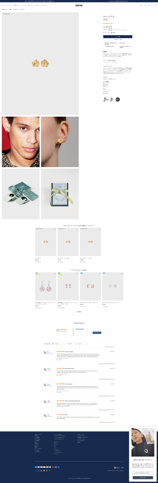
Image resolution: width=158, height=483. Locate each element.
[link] (148, 5)
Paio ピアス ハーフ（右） (86, 258)
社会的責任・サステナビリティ (82, 437)
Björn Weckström (112, 60)
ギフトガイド (15, 9)
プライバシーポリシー (38, 448)
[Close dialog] (152, 429)
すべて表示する (79, 311)
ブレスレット (56, 449)
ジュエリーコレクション (58, 452)
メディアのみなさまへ (81, 440)
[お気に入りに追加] (54, 229)
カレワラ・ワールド (80, 435)
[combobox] (60, 344)
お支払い (36, 442)
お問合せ (36, 435)
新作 (10, 9)
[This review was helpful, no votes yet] (110, 363)
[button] (2, 5)
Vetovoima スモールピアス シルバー (111, 302)
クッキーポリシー (38, 451)
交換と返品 (36, 443)
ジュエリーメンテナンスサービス (59, 435)
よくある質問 (37, 437)
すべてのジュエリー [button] (8, 5)
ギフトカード (22, 9)
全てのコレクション (45, 5)
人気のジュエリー (5, 9)
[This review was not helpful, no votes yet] (113, 363)
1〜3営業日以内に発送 (109, 46)
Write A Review (97, 332)
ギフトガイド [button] (24, 5)
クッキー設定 (37, 450)
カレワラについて (37, 5)
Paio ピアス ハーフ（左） (64, 258)
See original (59, 359)
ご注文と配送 (37, 440)
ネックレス (56, 444)
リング (55, 447)
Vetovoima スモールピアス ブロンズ (88, 302)
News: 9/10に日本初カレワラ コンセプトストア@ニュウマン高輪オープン (39, 1)
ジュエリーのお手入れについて (59, 437)
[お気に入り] (152, 5)
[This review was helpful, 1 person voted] (110, 396)
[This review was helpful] (110, 379)
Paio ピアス (38, 258)
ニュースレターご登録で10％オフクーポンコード (118, 1)
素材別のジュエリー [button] (17, 5)
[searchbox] (48, 344)
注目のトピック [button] (30, 5)
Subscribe (143, 477)
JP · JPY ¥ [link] (141, 5)
